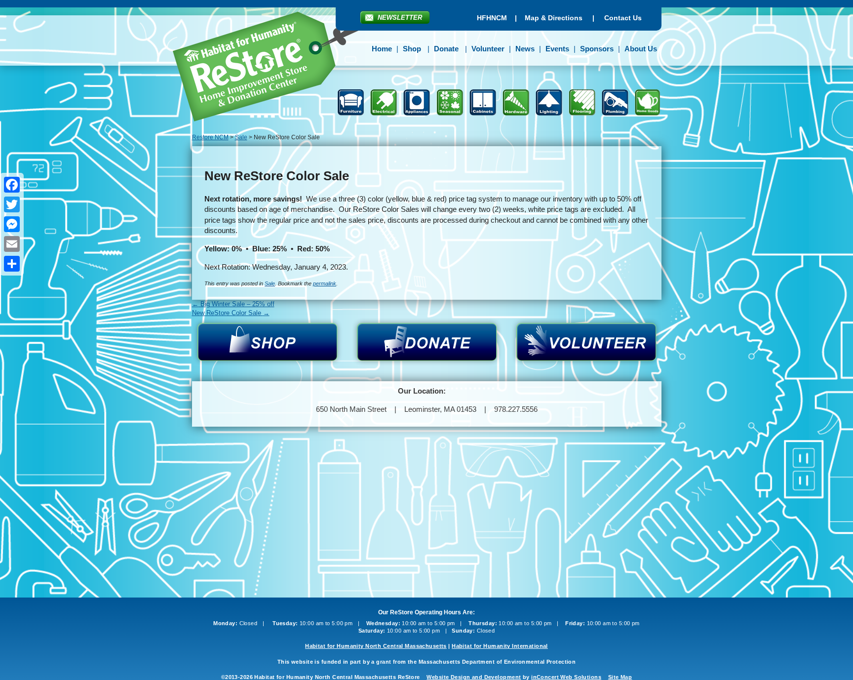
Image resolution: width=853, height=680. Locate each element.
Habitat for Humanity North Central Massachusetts (376, 646)
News (525, 48)
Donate (446, 48)
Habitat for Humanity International (500, 646)
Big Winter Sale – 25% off (233, 304)
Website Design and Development (473, 677)
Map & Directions (553, 18)
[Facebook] (12, 185)
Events (557, 48)
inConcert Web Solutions (566, 677)
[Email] (12, 244)
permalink (324, 283)
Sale (270, 283)
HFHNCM (492, 18)
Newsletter (400, 17)
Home (382, 48)
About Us (640, 48)
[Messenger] (12, 224)
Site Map (620, 677)
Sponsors (597, 48)
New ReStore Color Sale (231, 313)
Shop (412, 48)
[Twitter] (12, 204)
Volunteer (487, 48)
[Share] (12, 264)
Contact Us (623, 18)
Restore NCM (273, 68)
